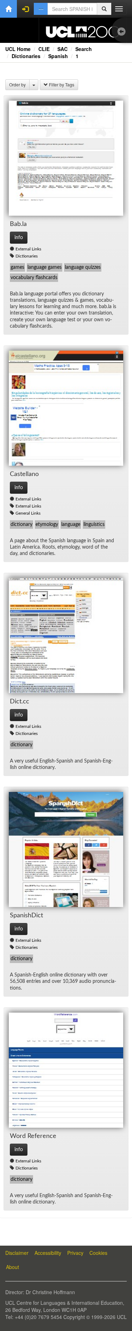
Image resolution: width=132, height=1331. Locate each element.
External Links (28, 249)
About (12, 1266)
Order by (17, 84)
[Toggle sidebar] (123, 32)
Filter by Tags (61, 84)
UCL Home (18, 48)
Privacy (75, 1252)
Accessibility (47, 1252)
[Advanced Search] (41, 9)
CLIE (44, 48)
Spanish (58, 56)
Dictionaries (26, 56)
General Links (27, 513)
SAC (62, 48)
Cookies (98, 1252)
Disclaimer (17, 1252)
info (18, 237)
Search (83, 48)
